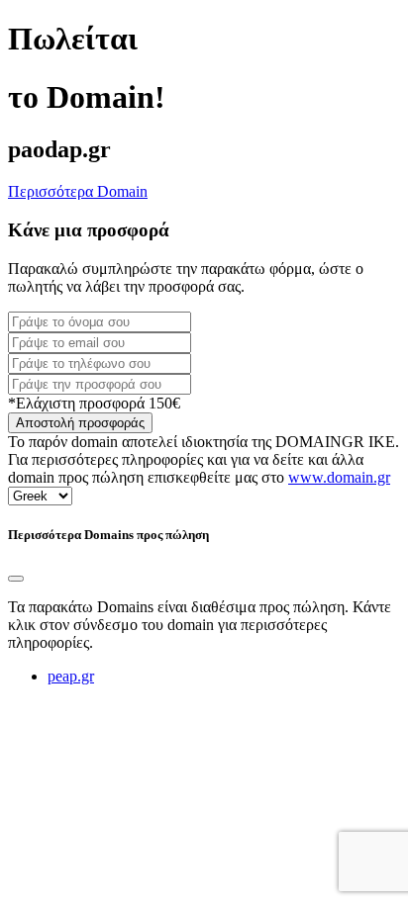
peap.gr (71, 676)
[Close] (16, 579)
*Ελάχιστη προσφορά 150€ (94, 403)
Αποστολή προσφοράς (80, 422)
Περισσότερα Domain (78, 191)
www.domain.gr (339, 477)
